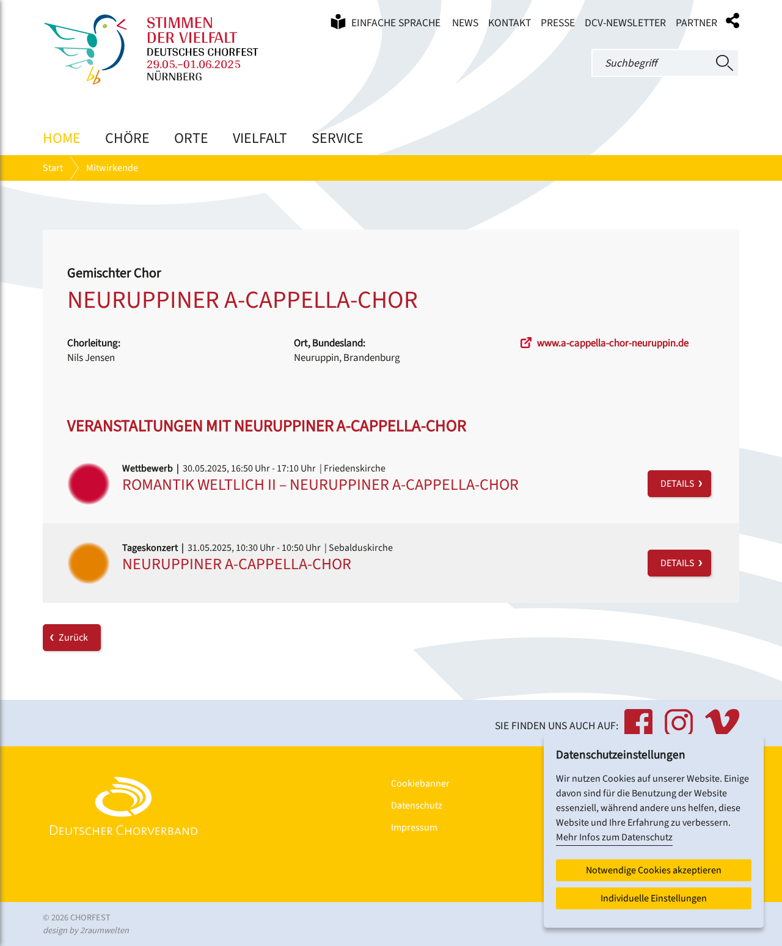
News (465, 23)
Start (53, 168)
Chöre (127, 138)
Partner (696, 23)
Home (62, 138)
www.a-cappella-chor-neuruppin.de (612, 343)
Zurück (73, 637)
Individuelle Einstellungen (654, 898)
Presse (558, 23)
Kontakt (509, 23)
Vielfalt (260, 138)
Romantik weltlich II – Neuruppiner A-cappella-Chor (320, 484)
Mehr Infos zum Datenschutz (614, 837)
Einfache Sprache (394, 23)
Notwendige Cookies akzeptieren (654, 870)
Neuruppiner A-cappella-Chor (236, 564)
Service (338, 138)
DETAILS (679, 483)
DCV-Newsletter (625, 23)
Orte (191, 138)
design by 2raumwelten (86, 930)
